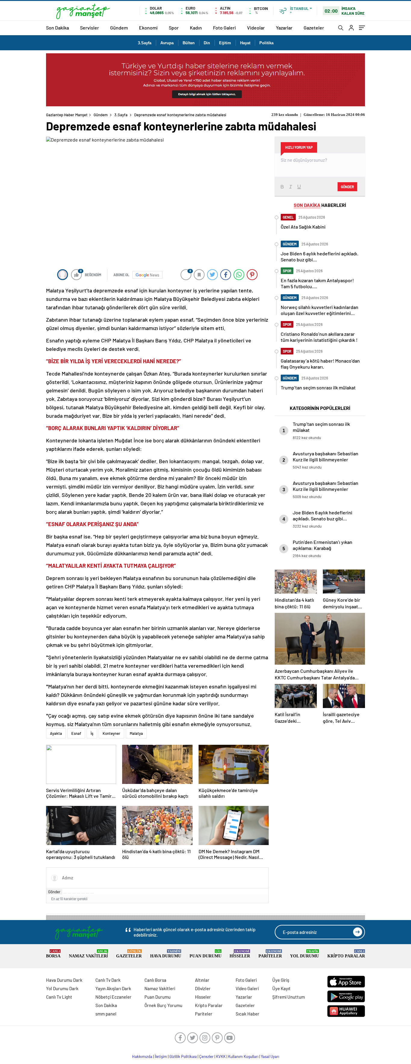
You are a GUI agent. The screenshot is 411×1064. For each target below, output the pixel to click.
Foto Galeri (224, 27)
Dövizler (203, 988)
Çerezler (206, 1056)
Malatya (136, 733)
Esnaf (76, 733)
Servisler (89, 27)
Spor (174, 27)
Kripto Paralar (346, 954)
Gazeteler (314, 27)
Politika (266, 43)
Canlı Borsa (155, 980)
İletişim (161, 1056)
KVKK (221, 1056)
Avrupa (167, 43)
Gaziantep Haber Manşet (67, 114)
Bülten (189, 43)
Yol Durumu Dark (62, 988)
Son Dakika (57, 27)
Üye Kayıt (281, 988)
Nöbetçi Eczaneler (113, 997)
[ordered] (78, 893)
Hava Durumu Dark (64, 980)
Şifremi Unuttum (288, 997)
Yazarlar (284, 27)
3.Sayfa (144, 43)
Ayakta (56, 733)
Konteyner (111, 733)
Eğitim (225, 43)
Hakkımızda (142, 1056)
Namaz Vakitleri (88, 954)
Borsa (53, 954)
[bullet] (83, 893)
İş (92, 733)
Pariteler (270, 954)
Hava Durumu (165, 954)
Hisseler (240, 954)
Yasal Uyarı (270, 1056)
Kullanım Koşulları (243, 1056)
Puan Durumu (205, 954)
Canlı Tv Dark (108, 980)
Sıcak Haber (247, 1013)
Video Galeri (247, 988)
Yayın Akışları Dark (113, 988)
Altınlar (202, 980)
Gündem (119, 27)
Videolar (256, 27)
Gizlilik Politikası (183, 1056)
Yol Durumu (304, 954)
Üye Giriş (280, 980)
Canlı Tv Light (59, 997)
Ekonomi (148, 27)
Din (207, 43)
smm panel (105, 1013)
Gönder (54, 891)
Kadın (196, 27)
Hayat (245, 43)
